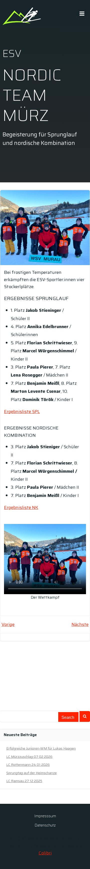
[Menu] (82, 13)
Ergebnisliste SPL (22, 411)
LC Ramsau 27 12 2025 (24, 781)
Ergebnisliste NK (21, 507)
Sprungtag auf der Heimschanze (31, 773)
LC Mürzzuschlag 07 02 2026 (29, 756)
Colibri (45, 853)
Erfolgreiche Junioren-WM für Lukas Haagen (41, 748)
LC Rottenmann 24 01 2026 (28, 764)
